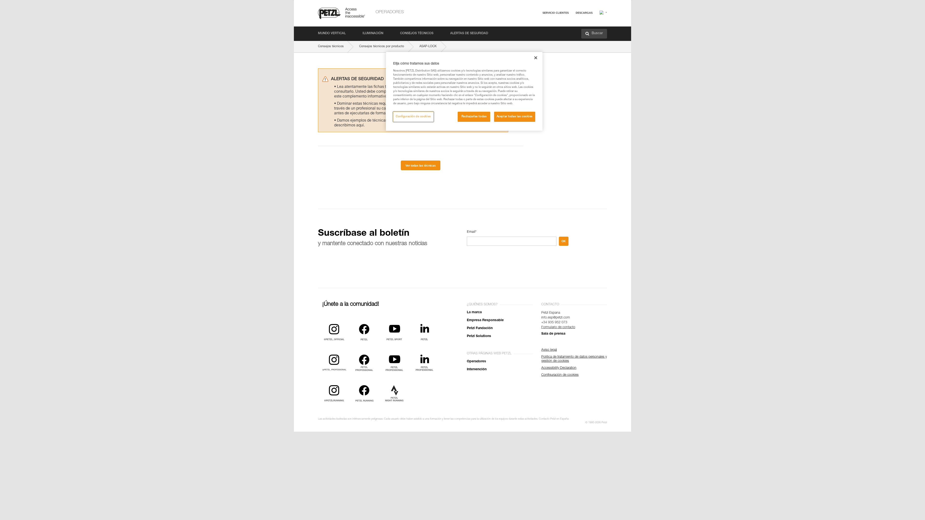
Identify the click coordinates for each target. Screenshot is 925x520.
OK (564, 241)
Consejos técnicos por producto (381, 46)
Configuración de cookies (413, 116)
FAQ (534, 24)
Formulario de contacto (558, 327)
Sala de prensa (553, 334)
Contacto (537, 31)
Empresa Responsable (485, 320)
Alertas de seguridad (469, 33)
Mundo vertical (332, 33)
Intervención (477, 369)
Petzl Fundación (480, 328)
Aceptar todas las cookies (515, 116)
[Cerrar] (535, 57)
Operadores (390, 12)
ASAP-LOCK (428, 46)
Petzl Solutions (479, 336)
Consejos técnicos (416, 33)
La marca (474, 312)
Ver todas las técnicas (420, 165)
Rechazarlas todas (474, 116)
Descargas (584, 12)
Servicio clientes (555, 12)
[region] (464, 91)
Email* (471, 232)
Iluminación (373, 33)
